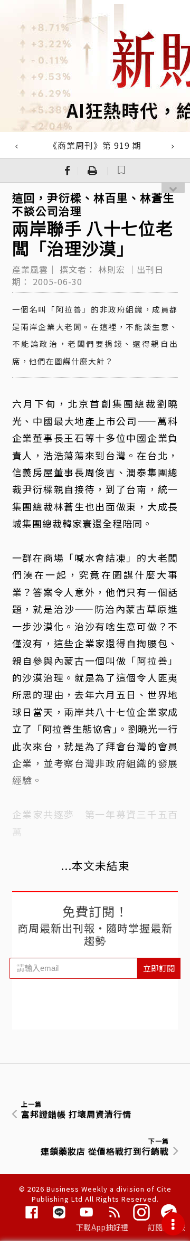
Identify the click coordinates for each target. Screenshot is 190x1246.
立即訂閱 (159, 968)
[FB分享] (67, 170)
